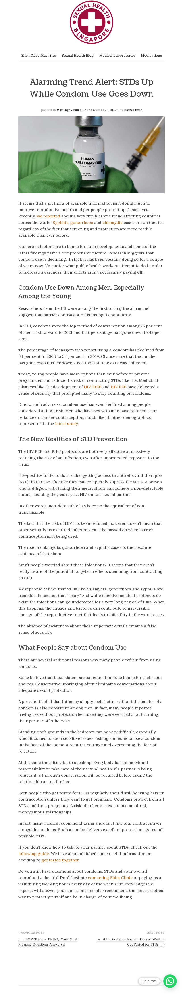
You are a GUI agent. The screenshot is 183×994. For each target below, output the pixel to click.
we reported (48, 216)
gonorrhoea (81, 222)
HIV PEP (118, 386)
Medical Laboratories (117, 55)
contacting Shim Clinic (110, 877)
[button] (170, 981)
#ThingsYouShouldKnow (76, 110)
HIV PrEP (92, 386)
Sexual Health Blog (78, 55)
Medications (151, 55)
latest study (66, 423)
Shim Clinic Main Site (38, 55)
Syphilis (60, 222)
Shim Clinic (133, 110)
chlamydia (112, 222)
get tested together (60, 860)
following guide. (34, 853)
